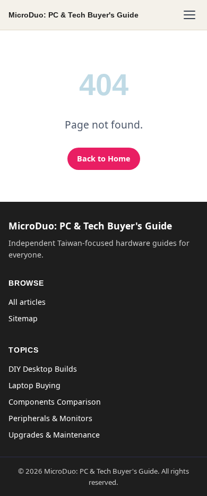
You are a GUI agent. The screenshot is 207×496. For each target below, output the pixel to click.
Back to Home (104, 158)
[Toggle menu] (189, 14)
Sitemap (23, 318)
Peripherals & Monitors (50, 418)
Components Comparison (54, 402)
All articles (27, 302)
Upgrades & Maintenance (54, 435)
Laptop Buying (34, 385)
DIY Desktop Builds (42, 369)
